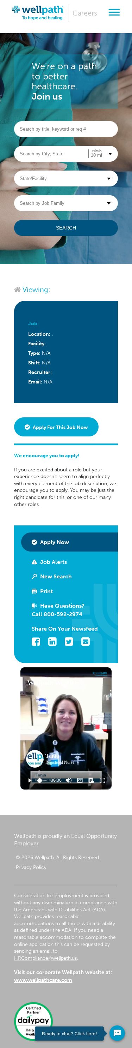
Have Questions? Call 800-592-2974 (58, 610)
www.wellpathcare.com (43, 980)
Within (97, 151)
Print (46, 591)
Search (66, 228)
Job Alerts (53, 562)
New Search (55, 576)
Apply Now (54, 542)
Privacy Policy (31, 867)
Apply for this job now (60, 427)
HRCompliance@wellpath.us (45, 958)
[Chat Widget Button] (117, 1033)
